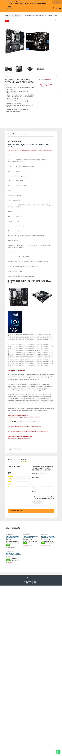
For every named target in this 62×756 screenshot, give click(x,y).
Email (34, 492)
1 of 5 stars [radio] (39, 473)
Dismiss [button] (57, 2)
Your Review (35, 477)
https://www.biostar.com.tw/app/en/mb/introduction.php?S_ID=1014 (24, 417)
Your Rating (35, 473)
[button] (55, 20)
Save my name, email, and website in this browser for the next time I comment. (45, 497)
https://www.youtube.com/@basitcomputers (30, 426)
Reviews (24, 134)
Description (11, 134)
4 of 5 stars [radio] (43, 473)
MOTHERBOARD (16, 15)
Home (6, 15)
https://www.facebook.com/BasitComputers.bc (30, 422)
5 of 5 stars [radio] (45, 473)
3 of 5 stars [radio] (42, 473)
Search (54, 8)
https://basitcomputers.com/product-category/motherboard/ (33, 431)
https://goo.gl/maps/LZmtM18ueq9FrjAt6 (21, 438)
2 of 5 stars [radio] (40, 473)
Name (34, 487)
